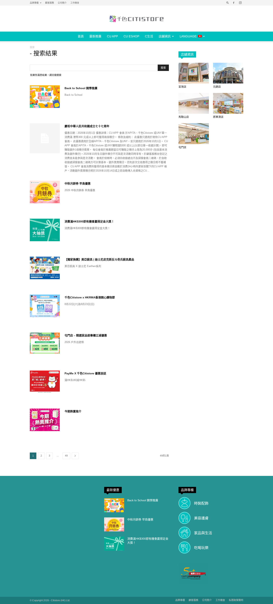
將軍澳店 (218, 116)
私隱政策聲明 (236, 600)
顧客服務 (49, 3)
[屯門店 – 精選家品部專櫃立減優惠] (45, 343)
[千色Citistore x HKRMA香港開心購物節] (45, 306)
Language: (189, 36)
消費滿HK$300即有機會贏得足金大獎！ (89, 221)
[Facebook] (234, 3)
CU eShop (131, 36)
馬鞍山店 (183, 116)
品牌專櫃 (34, 3)
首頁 (81, 36)
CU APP (112, 36)
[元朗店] (228, 73)
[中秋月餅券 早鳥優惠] (45, 192)
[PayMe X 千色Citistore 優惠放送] (45, 382)
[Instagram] (240, 3)
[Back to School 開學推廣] (45, 96)
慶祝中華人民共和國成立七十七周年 (87, 126)
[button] (228, 3)
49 (66, 455)
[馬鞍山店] (193, 103)
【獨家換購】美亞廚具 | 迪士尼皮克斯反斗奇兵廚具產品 (99, 259)
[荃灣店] (193, 73)
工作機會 (74, 3)
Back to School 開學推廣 (81, 88)
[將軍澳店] (228, 103)
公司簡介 (62, 3)
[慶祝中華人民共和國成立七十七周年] (45, 138)
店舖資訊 (165, 36)
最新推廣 (95, 36)
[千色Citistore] (136, 19)
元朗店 (217, 86)
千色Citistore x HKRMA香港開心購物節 (90, 297)
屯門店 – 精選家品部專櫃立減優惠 (86, 335)
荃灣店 (182, 86)
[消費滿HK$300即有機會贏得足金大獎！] (45, 230)
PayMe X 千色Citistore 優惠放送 (85, 373)
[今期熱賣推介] (45, 420)
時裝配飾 (201, 503)
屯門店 (182, 147)
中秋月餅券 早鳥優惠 (78, 183)
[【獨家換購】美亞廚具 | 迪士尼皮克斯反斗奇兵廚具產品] (45, 268)
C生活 (149, 36)
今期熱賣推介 (73, 411)
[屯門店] (193, 133)
